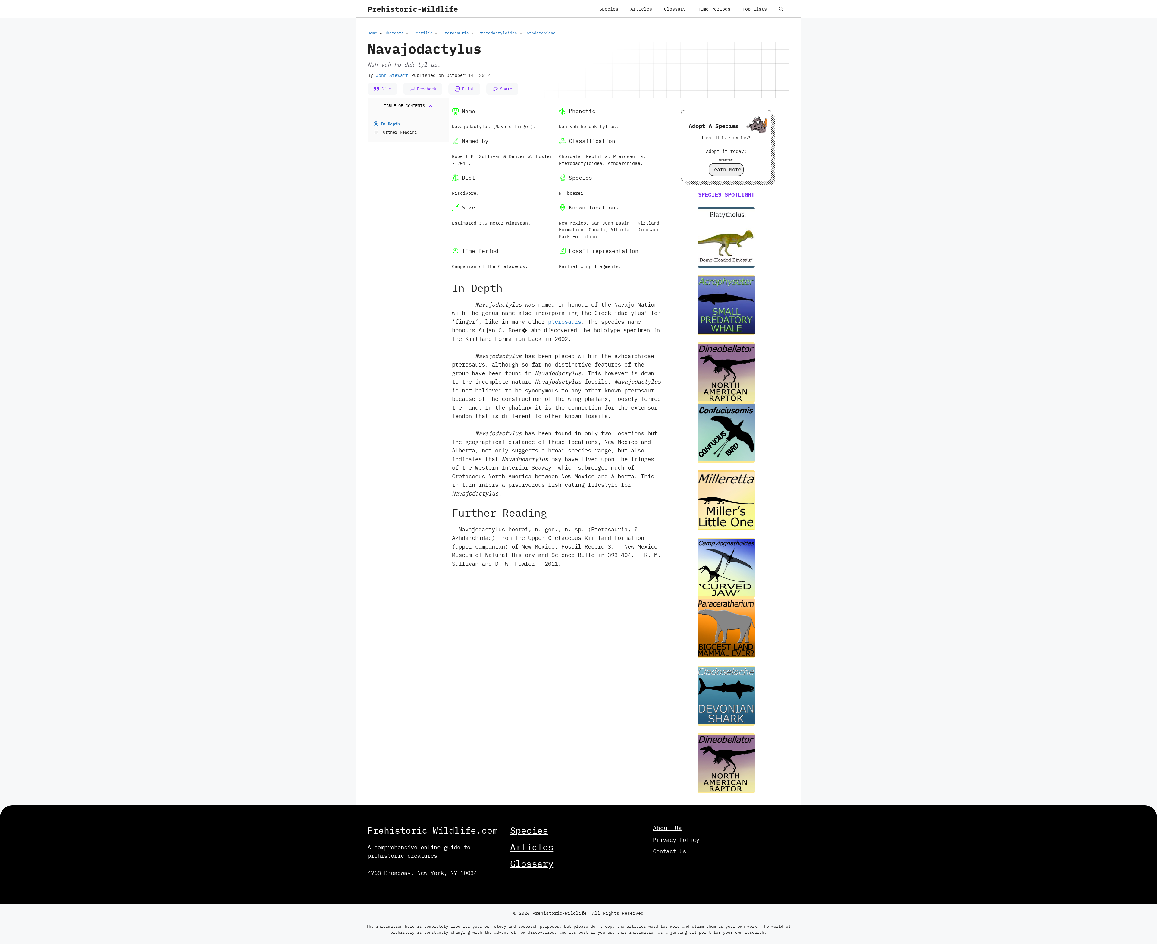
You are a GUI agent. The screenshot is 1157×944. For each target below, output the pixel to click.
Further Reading (399, 132)
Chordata (394, 33)
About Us (667, 828)
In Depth (390, 124)
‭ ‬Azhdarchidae (540, 33)
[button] (781, 9)
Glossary (675, 9)
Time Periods (714, 9)
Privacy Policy (676, 839)
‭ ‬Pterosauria (454, 33)
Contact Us (669, 851)
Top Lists (754, 9)
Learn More (726, 169)
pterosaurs (564, 321)
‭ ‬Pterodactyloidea (496, 33)
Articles (641, 9)
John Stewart (392, 75)
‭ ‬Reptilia (422, 33)
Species (608, 9)
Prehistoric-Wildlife (413, 9)
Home (372, 33)
